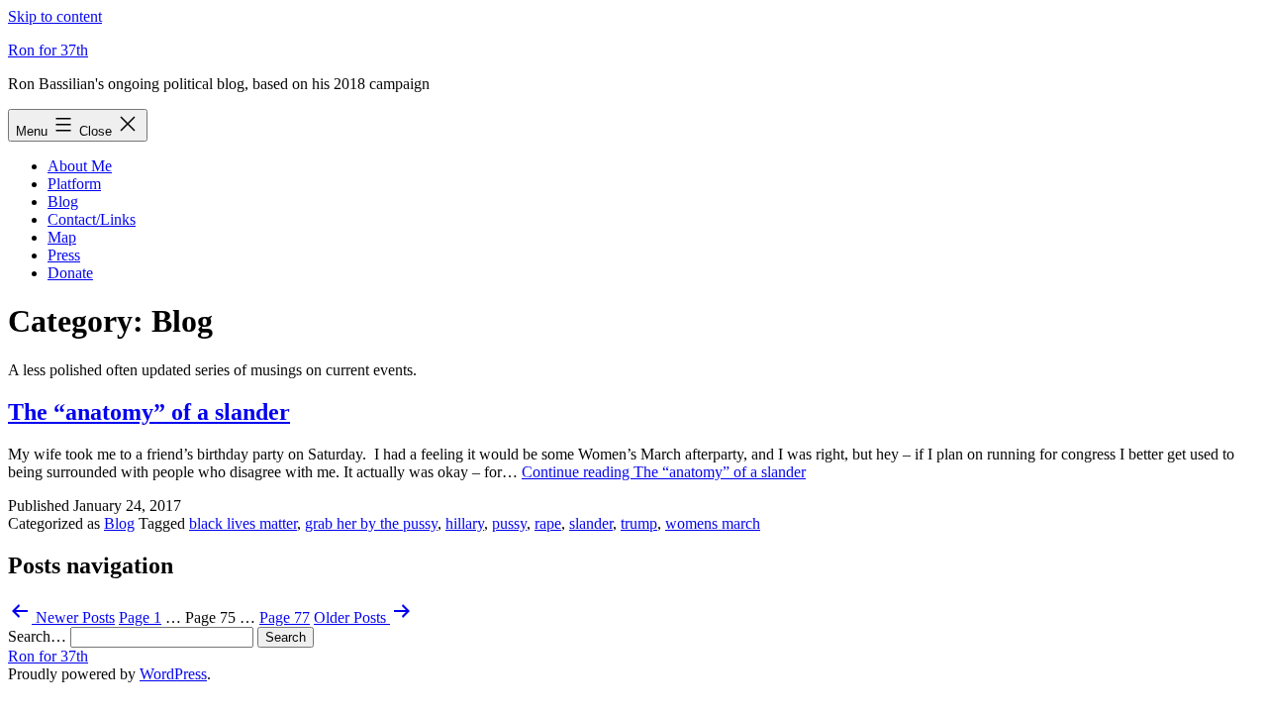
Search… (37, 636)
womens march (712, 523)
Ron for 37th (48, 50)
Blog (63, 201)
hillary (464, 523)
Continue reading (664, 471)
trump (639, 523)
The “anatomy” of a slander (149, 412)
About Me (80, 165)
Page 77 (284, 617)
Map (62, 237)
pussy (509, 523)
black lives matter (243, 523)
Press (64, 255)
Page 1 (140, 617)
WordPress (173, 673)
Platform (74, 183)
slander (591, 523)
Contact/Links (92, 219)
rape (548, 523)
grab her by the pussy (371, 523)
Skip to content (55, 16)
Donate (70, 272)
